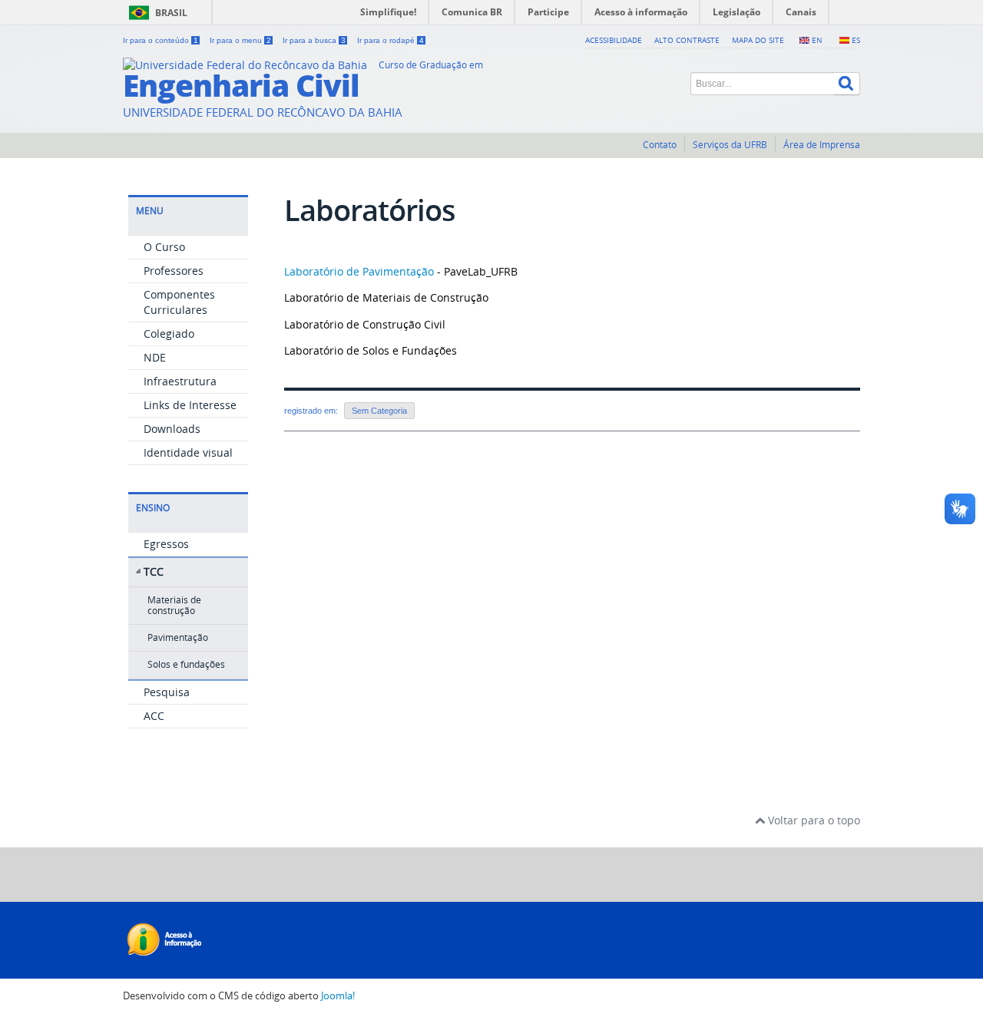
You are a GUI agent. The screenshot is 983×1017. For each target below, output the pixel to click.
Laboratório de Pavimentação (359, 271)
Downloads (172, 428)
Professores (174, 270)
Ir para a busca (314, 40)
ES (856, 40)
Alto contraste (687, 40)
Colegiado (169, 333)
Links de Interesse (190, 405)
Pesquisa (167, 692)
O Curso (164, 246)
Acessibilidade (613, 40)
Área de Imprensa (821, 144)
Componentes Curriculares (179, 302)
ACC (154, 715)
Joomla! (338, 995)
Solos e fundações (186, 664)
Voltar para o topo (812, 820)
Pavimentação (177, 637)
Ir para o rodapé (390, 40)
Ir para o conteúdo (160, 40)
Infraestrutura (180, 381)
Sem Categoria (379, 410)
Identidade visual (188, 452)
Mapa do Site (758, 40)
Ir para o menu (240, 40)
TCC (154, 571)
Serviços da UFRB (730, 144)
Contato (660, 144)
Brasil (171, 12)
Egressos (166, 544)
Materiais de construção (174, 605)
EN (817, 40)
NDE (155, 357)
